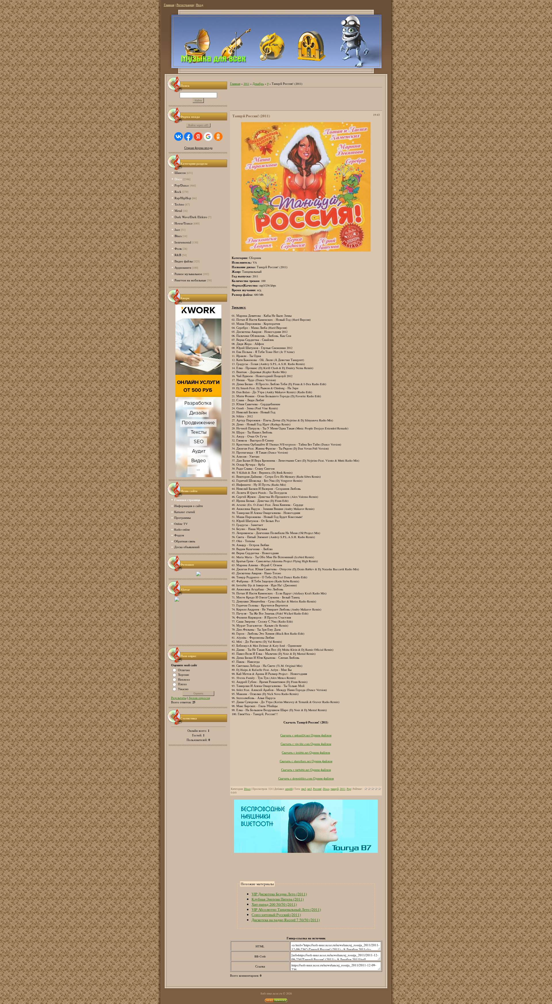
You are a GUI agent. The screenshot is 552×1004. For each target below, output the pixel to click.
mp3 (303, 789)
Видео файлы (184, 261)
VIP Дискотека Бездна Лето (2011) (279, 894)
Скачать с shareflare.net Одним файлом (306, 761)
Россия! (317, 789)
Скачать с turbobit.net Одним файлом (306, 770)
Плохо (182, 684)
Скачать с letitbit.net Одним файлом (306, 752)
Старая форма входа (198, 148)
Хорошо (183, 675)
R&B (178, 255)
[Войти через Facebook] (188, 136)
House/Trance (184, 223)
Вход (199, 5)
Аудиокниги (183, 267)
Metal (178, 210)
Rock (178, 191)
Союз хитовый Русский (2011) (276, 914)
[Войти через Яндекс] (198, 136)
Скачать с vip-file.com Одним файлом (306, 744)
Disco (178, 179)
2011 (246, 84)
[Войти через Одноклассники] (218, 136)
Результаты (178, 698)
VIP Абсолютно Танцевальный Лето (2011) (286, 909)
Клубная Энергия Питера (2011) (278, 899)
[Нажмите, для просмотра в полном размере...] (306, 250)
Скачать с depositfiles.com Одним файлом (306, 778)
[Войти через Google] (208, 136)
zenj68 (289, 789)
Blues (178, 236)
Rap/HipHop (183, 198)
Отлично (184, 670)
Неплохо (184, 679)
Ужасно (183, 689)
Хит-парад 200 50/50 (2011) (274, 904)
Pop (349, 789)
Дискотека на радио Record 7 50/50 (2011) (286, 919)
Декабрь (258, 84)
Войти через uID (198, 125)
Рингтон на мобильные (190, 280)
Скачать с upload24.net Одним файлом (305, 735)
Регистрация (185, 5)
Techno (179, 204)
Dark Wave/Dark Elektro (191, 217)
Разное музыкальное (188, 274)
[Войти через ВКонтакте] (178, 136)
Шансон (180, 172)
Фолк (178, 248)
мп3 (309, 789)
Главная (169, 5)
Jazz (177, 229)
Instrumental (183, 242)
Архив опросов (199, 698)
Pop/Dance (182, 185)
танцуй (335, 789)
